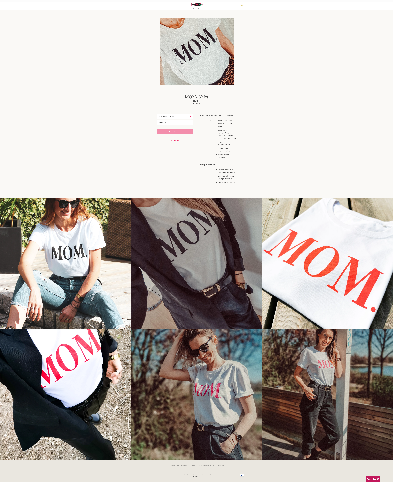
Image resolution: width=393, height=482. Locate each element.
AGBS (194, 466)
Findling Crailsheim (200, 474)
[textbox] (219, 139)
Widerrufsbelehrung (206, 466)
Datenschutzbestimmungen (179, 466)
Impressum (220, 466)
